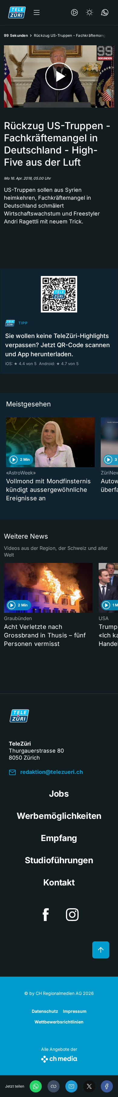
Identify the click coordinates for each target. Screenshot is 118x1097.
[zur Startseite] (17, 12)
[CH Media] (59, 1058)
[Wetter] (89, 12)
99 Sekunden (16, 35)
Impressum (75, 1011)
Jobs (59, 793)
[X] (89, 1086)
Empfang (59, 838)
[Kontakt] (104, 12)
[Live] (74, 12)
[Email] (71, 1086)
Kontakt (58, 882)
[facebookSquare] (45, 914)
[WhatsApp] (36, 1086)
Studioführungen (59, 860)
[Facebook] (107, 1086)
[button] (54, 1086)
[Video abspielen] (59, 76)
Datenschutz (45, 1011)
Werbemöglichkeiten (59, 816)
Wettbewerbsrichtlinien (59, 1021)
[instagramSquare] (72, 914)
